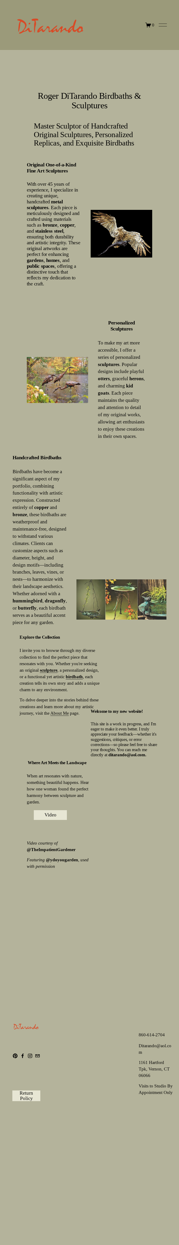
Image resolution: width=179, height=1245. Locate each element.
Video (50, 814)
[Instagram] (30, 1055)
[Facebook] (22, 1055)
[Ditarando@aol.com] (37, 1055)
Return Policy (26, 1095)
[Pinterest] (15, 1055)
